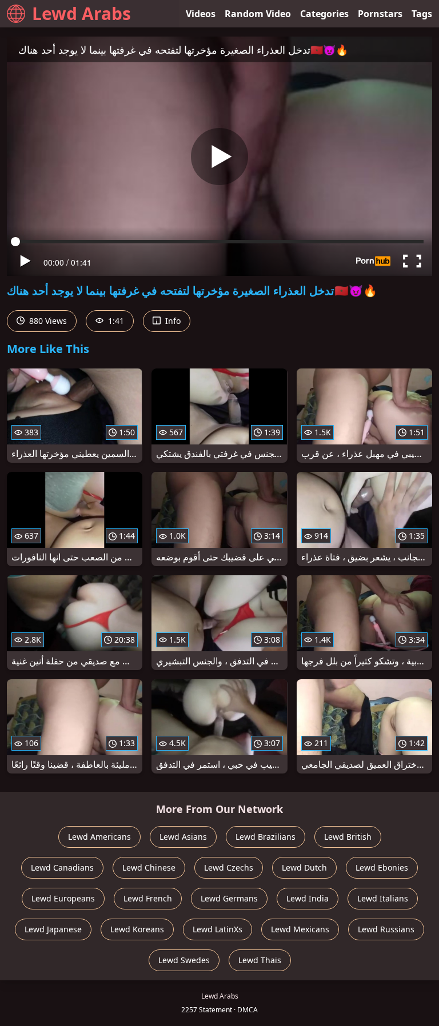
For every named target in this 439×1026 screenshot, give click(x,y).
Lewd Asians (183, 836)
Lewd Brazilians (266, 836)
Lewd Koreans (137, 929)
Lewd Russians (386, 929)
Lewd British (348, 836)
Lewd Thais (259, 960)
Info (172, 320)
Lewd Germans (229, 898)
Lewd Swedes (184, 960)
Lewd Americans (99, 836)
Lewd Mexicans (300, 929)
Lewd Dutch (304, 867)
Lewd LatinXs (217, 929)
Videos (200, 13)
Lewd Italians (382, 898)
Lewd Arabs (81, 13)
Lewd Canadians (62, 867)
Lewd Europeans (63, 898)
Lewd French (147, 898)
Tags (422, 13)
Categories (324, 13)
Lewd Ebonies (382, 867)
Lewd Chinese (148, 867)
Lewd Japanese (53, 929)
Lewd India (307, 898)
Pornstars (380, 13)
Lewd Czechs (228, 867)
